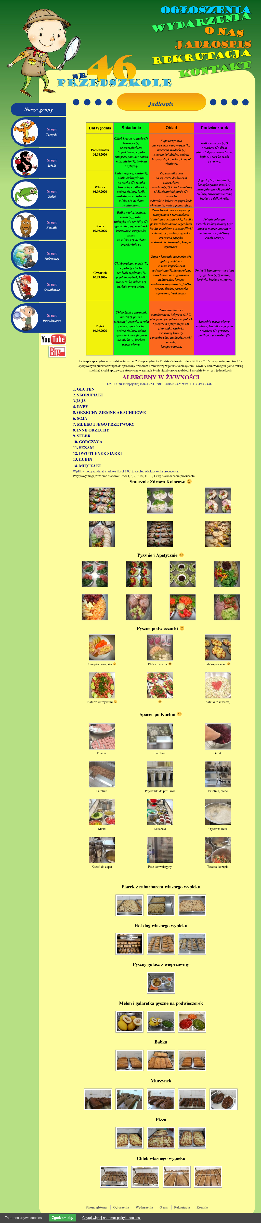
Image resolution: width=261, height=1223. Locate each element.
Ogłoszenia (205, 10)
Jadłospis (212, 44)
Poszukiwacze (52, 320)
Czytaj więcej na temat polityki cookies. (111, 1218)
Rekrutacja (200, 57)
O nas (223, 32)
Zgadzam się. (62, 1218)
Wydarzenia (200, 22)
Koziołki (52, 227)
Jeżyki (52, 165)
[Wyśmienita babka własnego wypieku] (129, 1060)
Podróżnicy (52, 258)
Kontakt (214, 69)
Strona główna (96, 1207)
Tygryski (52, 134)
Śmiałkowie (52, 289)
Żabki (52, 196)
